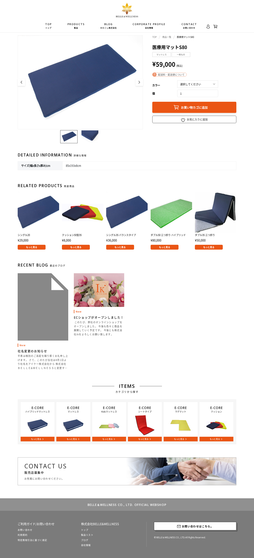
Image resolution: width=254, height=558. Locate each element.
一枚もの (181, 54)
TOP (48, 25)
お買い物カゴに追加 (194, 107)
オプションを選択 (32, 247)
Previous (21, 82)
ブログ (85, 540)
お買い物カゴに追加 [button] (76, 247)
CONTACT (189, 25)
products (76, 25)
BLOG (108, 25)
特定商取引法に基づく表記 (32, 540)
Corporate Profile (149, 25)
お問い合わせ (25, 530)
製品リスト (87, 535)
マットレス (161, 54)
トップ (85, 530)
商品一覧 (166, 37)
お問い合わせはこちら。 (197, 526)
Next (139, 82)
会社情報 (86, 545)
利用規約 (23, 535)
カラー (156, 85)
